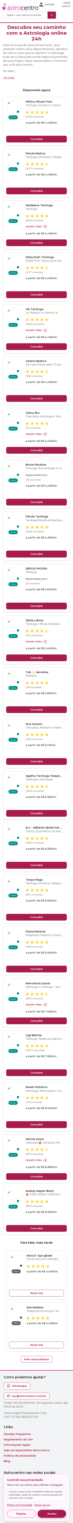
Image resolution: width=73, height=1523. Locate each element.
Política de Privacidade (19, 1505)
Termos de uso (42, 1505)
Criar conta (66, 4)
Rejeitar (21, 1513)
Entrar (49, 4)
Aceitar (51, 1513)
